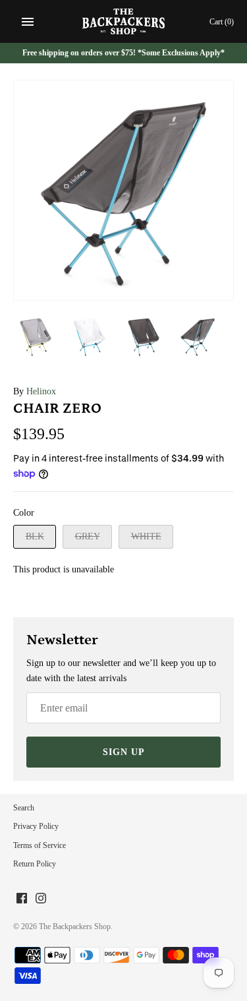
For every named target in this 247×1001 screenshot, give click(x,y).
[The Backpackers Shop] (123, 21)
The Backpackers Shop (75, 926)
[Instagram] (41, 899)
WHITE (146, 536)
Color (23, 513)
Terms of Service (39, 845)
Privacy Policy (36, 826)
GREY (87, 536)
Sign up (124, 752)
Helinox (41, 391)
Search (23, 807)
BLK (35, 536)
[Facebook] (21, 899)
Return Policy (34, 863)
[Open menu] (27, 21)
